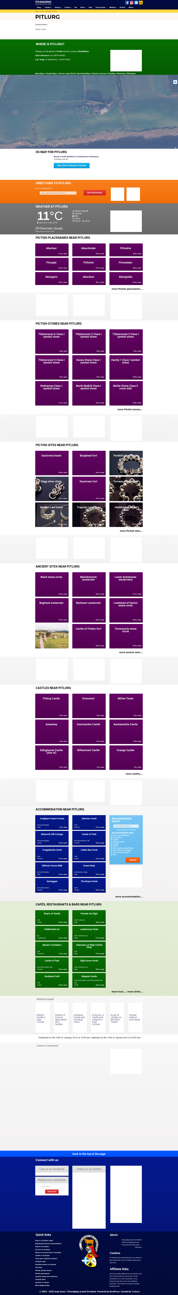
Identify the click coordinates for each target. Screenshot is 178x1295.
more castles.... (134, 773)
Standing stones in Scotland (45, 1264)
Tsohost (136, 1291)
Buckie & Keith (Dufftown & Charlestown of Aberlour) (76, 157)
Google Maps (51, 73)
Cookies (115, 1253)
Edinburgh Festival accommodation (48, 1243)
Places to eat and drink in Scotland (48, 1252)
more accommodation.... (129, 896)
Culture (67, 7)
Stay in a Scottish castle (44, 1240)
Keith (59, 51)
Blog (39, 7)
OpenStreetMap (83, 73)
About (114, 1234)
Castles (48, 7)
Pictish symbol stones (43, 1270)
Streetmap (121, 73)
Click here (136, 1260)
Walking (112, 7)
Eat (75, 7)
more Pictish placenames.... (127, 289)
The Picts (38, 1267)
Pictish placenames (42, 1273)
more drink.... (135, 991)
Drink (82, 7)
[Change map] (175, 82)
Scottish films (40, 1279)
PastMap (111, 73)
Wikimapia (131, 73)
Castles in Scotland (42, 1255)
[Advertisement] (125, 306)
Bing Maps (39, 73)
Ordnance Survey (98, 73)
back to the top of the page (89, 1153)
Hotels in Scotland (42, 1246)
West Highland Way (42, 1285)
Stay (90, 7)
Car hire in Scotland (42, 1249)
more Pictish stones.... (130, 409)
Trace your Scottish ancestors (46, 1258)
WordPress (114, 1291)
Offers (130, 7)
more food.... (119, 991)
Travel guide (100, 7)
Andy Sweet (60, 1291)
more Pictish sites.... (131, 531)
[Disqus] (70, 1074)
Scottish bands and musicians (46, 1276)
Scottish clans (40, 1261)
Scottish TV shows (42, 1282)
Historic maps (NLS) (66, 73)
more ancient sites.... (131, 652)
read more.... (139, 1247)
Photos (122, 7)
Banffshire (84, 51)
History (57, 7)
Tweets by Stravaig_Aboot (80, 1174)
